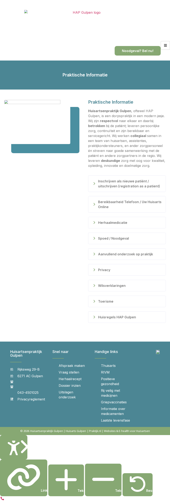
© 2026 (24, 431)
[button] (127, 184)
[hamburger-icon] (165, 45)
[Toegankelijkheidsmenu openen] (13, 447)
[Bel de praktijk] (2, 499)
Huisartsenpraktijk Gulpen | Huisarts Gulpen (58, 431)
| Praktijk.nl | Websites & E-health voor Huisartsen (118, 431)
